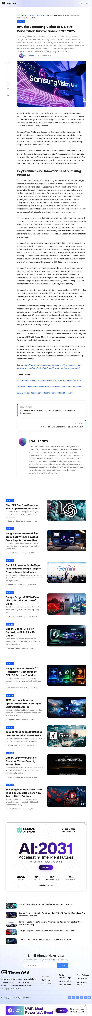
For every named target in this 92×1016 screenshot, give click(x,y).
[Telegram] (81, 997)
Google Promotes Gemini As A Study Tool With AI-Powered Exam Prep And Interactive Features (23, 537)
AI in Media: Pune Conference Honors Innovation (62, 427)
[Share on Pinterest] (8, 89)
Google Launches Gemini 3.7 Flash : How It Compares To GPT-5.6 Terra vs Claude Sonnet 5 (22, 672)
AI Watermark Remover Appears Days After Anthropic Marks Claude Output (23, 704)
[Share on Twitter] (8, 83)
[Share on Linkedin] (8, 95)
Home (19, 15)
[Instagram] (85, 997)
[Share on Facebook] (8, 77)
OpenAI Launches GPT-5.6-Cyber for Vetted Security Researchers (21, 761)
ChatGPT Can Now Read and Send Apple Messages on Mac (23, 507)
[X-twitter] (73, 997)
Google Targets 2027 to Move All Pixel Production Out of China (22, 600)
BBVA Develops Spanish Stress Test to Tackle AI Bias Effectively (44, 393)
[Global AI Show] (46, 856)
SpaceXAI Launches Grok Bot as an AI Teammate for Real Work (24, 733)
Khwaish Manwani (15, 585)
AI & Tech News (29, 15)
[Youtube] (89, 997)
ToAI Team (30, 56)
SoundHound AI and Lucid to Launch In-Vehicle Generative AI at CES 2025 (49, 380)
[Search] (87, 3)
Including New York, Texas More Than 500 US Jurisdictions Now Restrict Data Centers (24, 793)
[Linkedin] (77, 997)
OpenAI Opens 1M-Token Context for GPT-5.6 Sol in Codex (20, 632)
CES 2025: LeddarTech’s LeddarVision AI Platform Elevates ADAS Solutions (49, 386)
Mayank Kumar (14, 553)
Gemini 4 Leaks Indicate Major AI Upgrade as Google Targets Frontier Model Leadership (23, 569)
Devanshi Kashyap (15, 521)
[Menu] (81, 3)
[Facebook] (69, 997)
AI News (40, 15)
